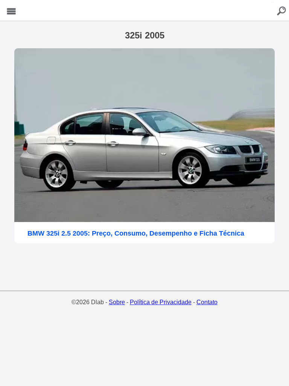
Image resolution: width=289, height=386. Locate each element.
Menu (11, 11)
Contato (207, 302)
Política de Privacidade (161, 302)
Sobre (117, 302)
